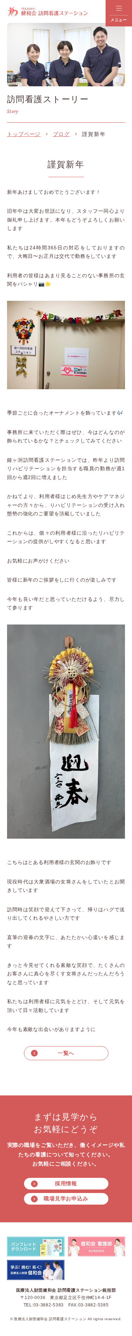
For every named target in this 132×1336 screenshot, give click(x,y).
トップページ (23, 134)
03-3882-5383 (48, 1305)
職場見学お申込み (66, 1198)
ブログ (61, 134)
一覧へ (66, 1053)
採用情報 (66, 1183)
